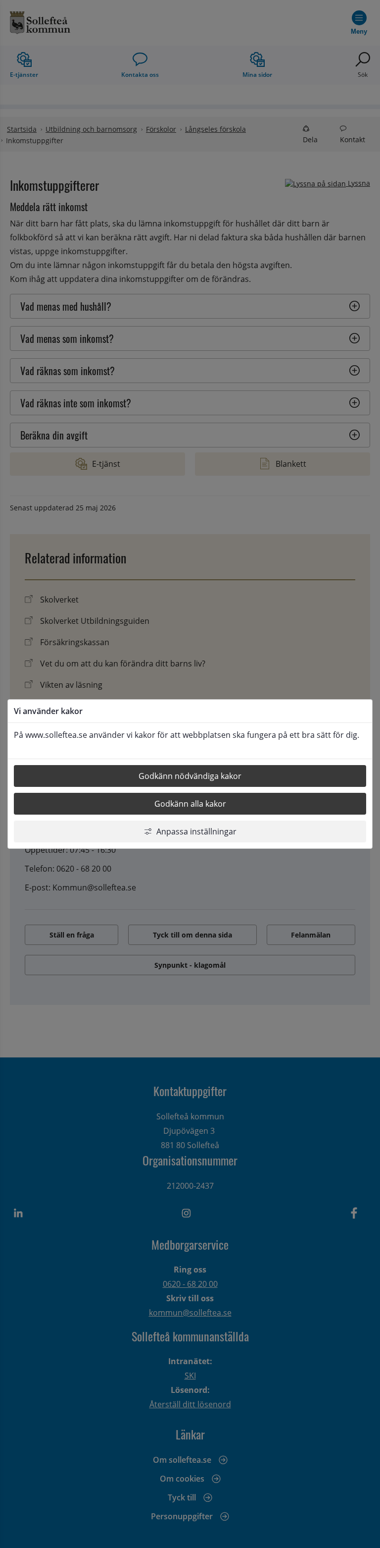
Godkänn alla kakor (190, 803)
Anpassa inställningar (196, 831)
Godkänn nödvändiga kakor (190, 776)
